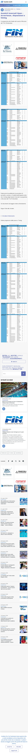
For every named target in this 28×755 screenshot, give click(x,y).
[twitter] (16, 461)
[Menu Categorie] (26, 1)
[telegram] (23, 461)
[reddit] (12, 461)
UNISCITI (14, 361)
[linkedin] (19, 461)
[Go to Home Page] (14, 9)
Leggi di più (14, 750)
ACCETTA (9, 746)
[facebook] (8, 461)
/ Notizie (17, 9)
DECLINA (18, 746)
